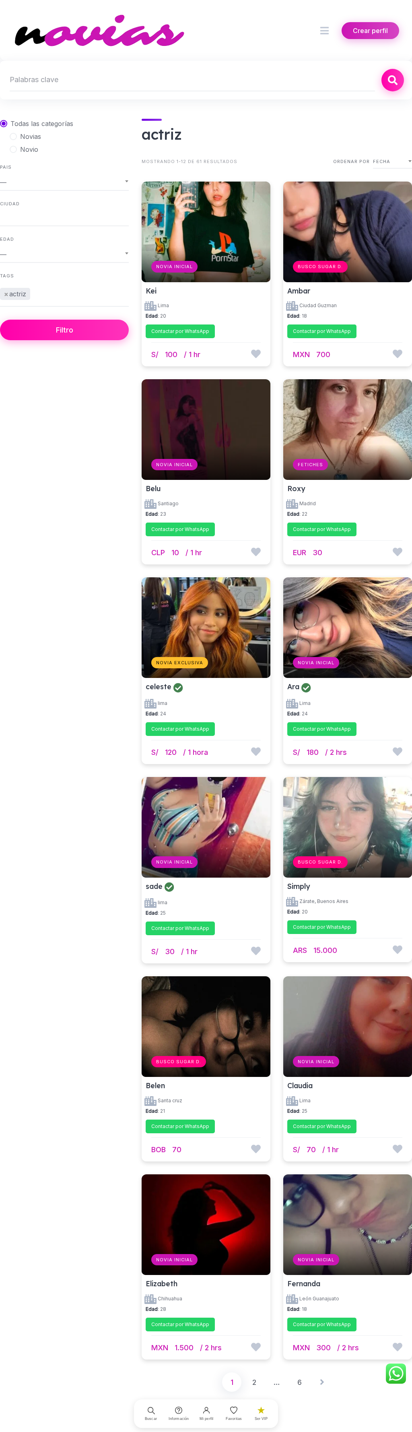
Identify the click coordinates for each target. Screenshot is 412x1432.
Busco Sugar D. (320, 266)
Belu (153, 488)
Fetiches (310, 464)
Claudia (300, 1085)
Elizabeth (161, 1283)
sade (154, 886)
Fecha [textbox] (381, 161)
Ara (293, 686)
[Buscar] (392, 80)
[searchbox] (34, 293)
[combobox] (64, 182)
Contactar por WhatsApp (180, 331)
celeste (158, 686)
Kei (151, 290)
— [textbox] (3, 182)
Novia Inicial (174, 266)
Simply (298, 886)
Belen (155, 1085)
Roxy (296, 488)
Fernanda (303, 1283)
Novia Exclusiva (179, 662)
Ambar (298, 290)
